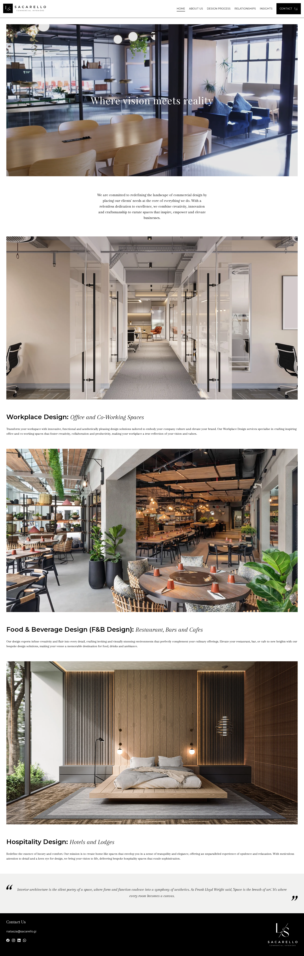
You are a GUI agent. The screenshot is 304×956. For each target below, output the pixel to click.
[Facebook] (8, 941)
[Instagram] (13, 941)
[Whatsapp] (24, 941)
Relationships (245, 8)
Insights (266, 8)
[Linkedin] (19, 941)
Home (181, 8)
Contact (286, 8)
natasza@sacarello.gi (21, 931)
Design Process (219, 8)
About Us (196, 8)
